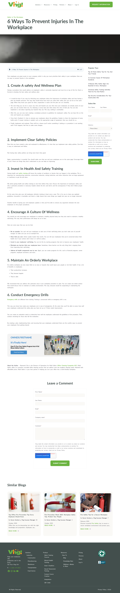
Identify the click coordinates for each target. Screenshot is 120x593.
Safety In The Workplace (15, 17)
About (70, 4)
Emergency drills (12, 299)
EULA (109, 589)
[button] (9, 69)
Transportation (32, 567)
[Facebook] (9, 571)
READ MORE (13, 531)
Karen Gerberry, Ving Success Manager (23, 520)
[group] (45, 69)
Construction (31, 558)
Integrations (47, 579)
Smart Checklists (49, 565)
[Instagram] (12, 571)
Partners (62, 4)
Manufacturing (32, 561)
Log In (77, 4)
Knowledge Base (68, 561)
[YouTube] (17, 571)
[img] (78, 69)
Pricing (55, 4)
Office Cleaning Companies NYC (67, 365)
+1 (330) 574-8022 (14, 567)
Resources (47, 4)
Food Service (31, 571)
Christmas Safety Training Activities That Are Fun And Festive (99, 90)
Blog (64, 558)
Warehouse (31, 564)
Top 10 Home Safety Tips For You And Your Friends (100, 73)
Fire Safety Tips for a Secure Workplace (93, 514)
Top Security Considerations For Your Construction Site (99, 96)
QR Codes (47, 582)
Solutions (38, 4)
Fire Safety (95, 523)
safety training (23, 173)
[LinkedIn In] (14, 571)
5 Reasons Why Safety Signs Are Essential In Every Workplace (98, 84)
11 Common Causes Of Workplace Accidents (99, 78)
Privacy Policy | (102, 589)
